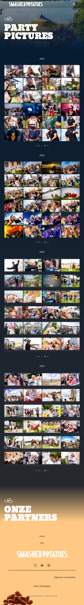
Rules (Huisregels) (42, 586)
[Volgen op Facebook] (35, 565)
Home (42, 536)
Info (42, 543)
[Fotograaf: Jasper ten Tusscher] (13, 71)
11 (45, 242)
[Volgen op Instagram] (49, 565)
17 (45, 146)
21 (45, 471)
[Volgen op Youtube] (42, 565)
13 (45, 356)
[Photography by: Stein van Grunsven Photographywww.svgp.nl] (70, 266)
